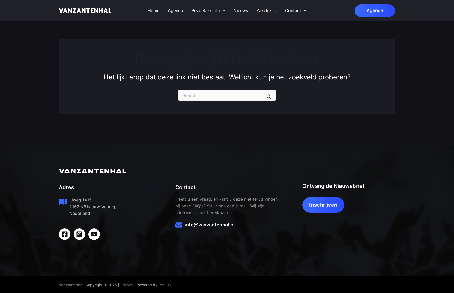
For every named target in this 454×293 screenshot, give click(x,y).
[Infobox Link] (226, 226)
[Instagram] (79, 234)
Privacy (126, 285)
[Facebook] (64, 234)
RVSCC (164, 285)
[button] (375, 10)
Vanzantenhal (71, 285)
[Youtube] (94, 234)
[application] (222, 10)
